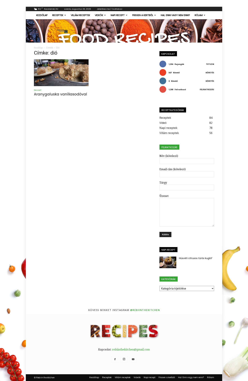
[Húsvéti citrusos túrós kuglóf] (167, 262)
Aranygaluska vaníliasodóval (60, 94)
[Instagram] (124, 359)
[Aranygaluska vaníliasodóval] (61, 72)
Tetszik (210, 64)
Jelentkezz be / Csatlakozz (109, 9)
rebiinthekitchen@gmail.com (131, 349)
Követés (210, 72)
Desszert (37, 90)
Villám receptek (80, 15)
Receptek (57, 15)
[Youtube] (133, 359)
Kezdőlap (42, 15)
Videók (99, 15)
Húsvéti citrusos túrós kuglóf (195, 258)
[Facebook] (115, 359)
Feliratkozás (207, 89)
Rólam (199, 15)
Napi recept (118, 15)
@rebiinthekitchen (145, 310)
